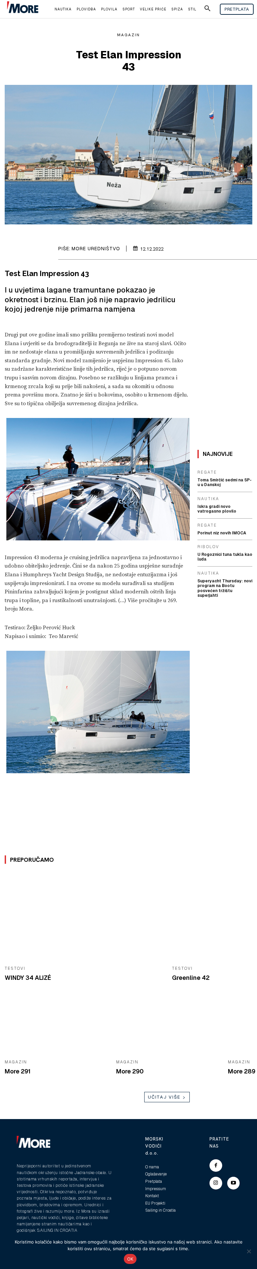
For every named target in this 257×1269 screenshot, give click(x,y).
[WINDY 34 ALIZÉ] (83, 917)
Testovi (15, 968)
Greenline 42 (190, 978)
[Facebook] (215, 1165)
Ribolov (208, 547)
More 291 (17, 1071)
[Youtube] (233, 1183)
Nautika (208, 499)
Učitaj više (164, 1097)
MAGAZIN (128, 35)
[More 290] (167, 1026)
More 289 (241, 1071)
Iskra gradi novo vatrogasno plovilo (216, 509)
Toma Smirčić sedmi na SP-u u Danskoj (224, 482)
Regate (207, 472)
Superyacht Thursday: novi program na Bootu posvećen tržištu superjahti (224, 588)
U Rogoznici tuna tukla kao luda (224, 557)
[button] (207, 9)
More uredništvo (96, 249)
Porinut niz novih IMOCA (221, 533)
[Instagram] (215, 1183)
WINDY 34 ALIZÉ (28, 978)
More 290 (130, 1071)
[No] (248, 1251)
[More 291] (55, 1026)
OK (130, 1259)
